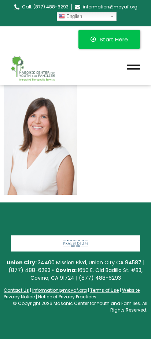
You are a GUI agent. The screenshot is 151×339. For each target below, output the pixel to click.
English (73, 16)
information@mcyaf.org (59, 290)
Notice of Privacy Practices (67, 297)
